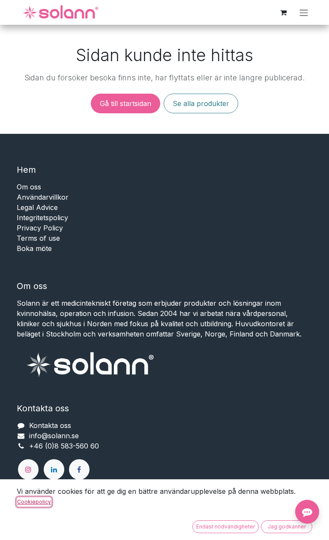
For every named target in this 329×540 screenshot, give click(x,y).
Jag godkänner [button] (287, 526)
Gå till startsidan (125, 103)
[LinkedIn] (54, 469)
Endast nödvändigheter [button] (225, 526)
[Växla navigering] (303, 12)
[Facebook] (79, 469)
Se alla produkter (201, 103)
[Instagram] (28, 469)
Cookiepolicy (34, 502)
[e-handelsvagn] (283, 12)
